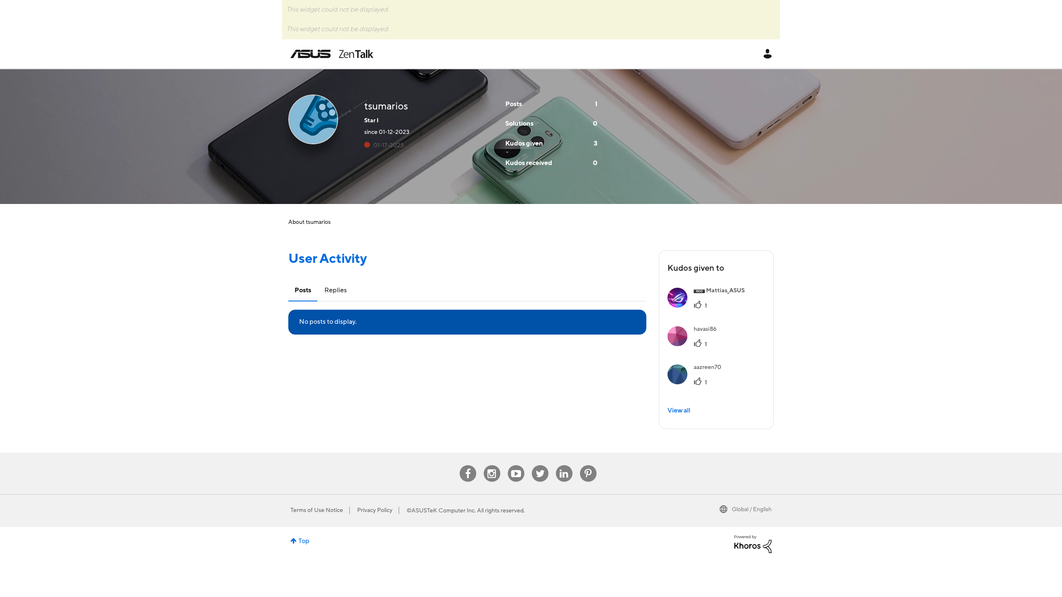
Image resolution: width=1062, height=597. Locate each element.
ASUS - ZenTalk (331, 54)
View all (678, 410)
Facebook (468, 465)
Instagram (492, 465)
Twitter (540, 465)
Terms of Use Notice (316, 510)
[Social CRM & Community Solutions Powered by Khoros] (753, 543)
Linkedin (564, 465)
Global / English (752, 509)
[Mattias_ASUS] (709, 305)
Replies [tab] (335, 290)
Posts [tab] (303, 290)
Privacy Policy (374, 510)
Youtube (516, 465)
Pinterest (588, 465)
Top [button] (303, 541)
